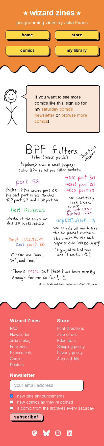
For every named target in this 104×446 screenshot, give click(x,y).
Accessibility (68, 358)
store (76, 34)
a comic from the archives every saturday (55, 408)
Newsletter (20, 334)
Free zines (19, 346)
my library (77, 50)
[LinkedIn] (69, 433)
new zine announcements (40, 396)
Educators (66, 340)
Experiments (21, 352)
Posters (17, 364)
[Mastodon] (34, 433)
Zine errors (67, 334)
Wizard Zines (25, 320)
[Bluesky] (46, 433)
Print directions (70, 328)
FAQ (14, 328)
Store (63, 320)
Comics (16, 358)
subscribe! (26, 416)
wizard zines (52, 12)
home (27, 34)
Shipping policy (71, 346)
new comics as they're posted (45, 402)
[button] (52, 402)
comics (27, 50)
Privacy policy (70, 352)
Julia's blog (20, 340)
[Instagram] (58, 433)
